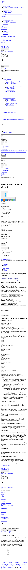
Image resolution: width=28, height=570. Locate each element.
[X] (8, 200)
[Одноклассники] (4, 200)
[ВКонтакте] (2, 200)
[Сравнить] (4, 196)
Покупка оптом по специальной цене (12, 14)
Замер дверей (6, 6)
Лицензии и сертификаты (9, 22)
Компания (3, 499)
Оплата (5, 269)
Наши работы (4, 497)
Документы (6, 21)
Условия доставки (5, 518)
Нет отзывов (5, 192)
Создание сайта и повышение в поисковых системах (18, 555)
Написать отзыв (4, 315)
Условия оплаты (4, 517)
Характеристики (7, 266)
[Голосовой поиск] (2, 142)
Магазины (5, 32)
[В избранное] (4, 194)
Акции (2, 494)
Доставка (5, 270)
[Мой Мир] (6, 200)
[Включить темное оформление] (2, 67)
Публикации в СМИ (8, 20)
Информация (4, 508)
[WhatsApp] (12, 200)
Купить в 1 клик (4, 206)
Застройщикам (7, 40)
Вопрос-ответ (4, 521)
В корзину (3, 203)
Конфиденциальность (6, 531)
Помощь (3, 514)
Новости (5, 24)
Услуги (2, 496)
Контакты (5, 34)
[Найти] (6, 142)
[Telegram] (14, 200)
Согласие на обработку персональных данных (12, 532)
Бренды (2, 495)
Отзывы (5, 265)
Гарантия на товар (7, 11)
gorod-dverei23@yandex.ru (7, 51)
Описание (5, 264)
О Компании (6, 18)
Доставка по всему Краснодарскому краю (13, 7)
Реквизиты (6, 31)
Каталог (3, 492)
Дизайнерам (6, 38)
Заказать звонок (4, 49)
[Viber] (10, 200)
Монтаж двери (7, 12)
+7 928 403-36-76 (5, 46)
